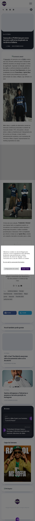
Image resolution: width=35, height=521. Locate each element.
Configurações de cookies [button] (11, 268)
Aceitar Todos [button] (25, 268)
